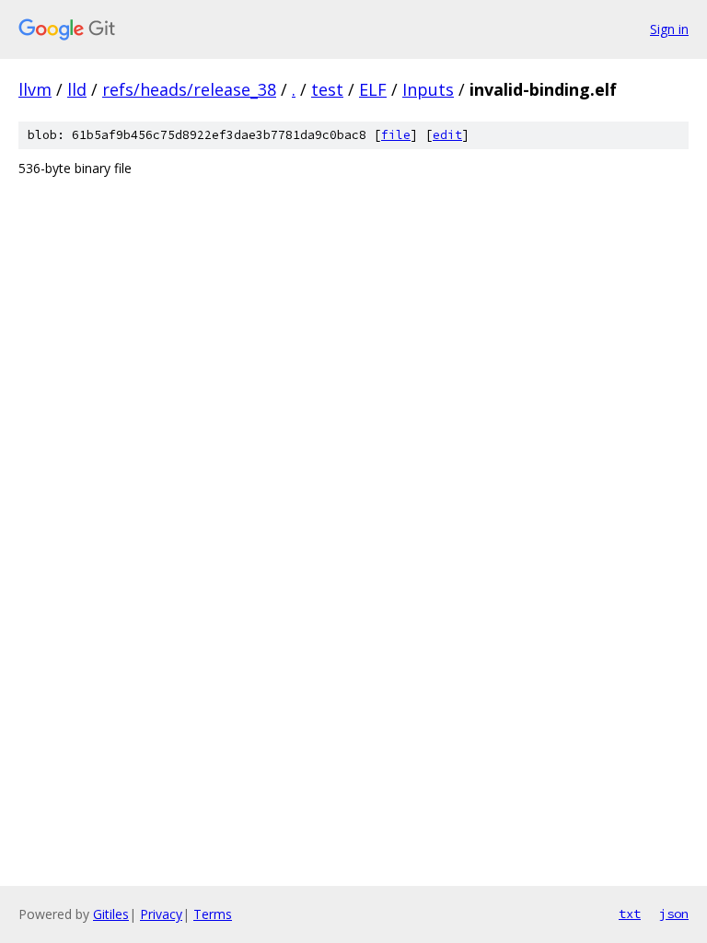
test (327, 89)
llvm (35, 89)
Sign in (669, 29)
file (396, 135)
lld (77, 89)
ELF (373, 89)
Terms (212, 914)
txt (630, 913)
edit (447, 135)
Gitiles (111, 914)
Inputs (428, 89)
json (674, 913)
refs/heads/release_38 (189, 89)
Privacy (161, 914)
